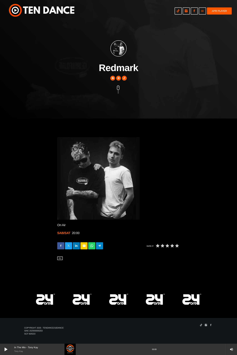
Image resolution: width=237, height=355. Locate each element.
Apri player (219, 11)
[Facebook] (194, 11)
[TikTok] (178, 11)
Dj (60, 258)
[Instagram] (186, 11)
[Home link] (42, 11)
